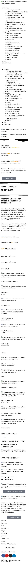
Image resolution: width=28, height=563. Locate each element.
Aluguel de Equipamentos (13, 33)
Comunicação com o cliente (14, 10)
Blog (5, 61)
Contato (3, 536)
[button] (14, 66)
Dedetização (10, 39)
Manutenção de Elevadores (14, 46)
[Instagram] (10, 555)
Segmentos (7, 32)
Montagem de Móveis (12, 50)
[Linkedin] (14, 555)
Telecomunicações (11, 57)
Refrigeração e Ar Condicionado (15, 54)
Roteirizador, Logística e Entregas (16, 30)
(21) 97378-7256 (10, 548)
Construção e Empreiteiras (14, 37)
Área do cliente (5, 538)
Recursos (6, 8)
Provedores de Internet (12, 52)
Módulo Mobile (10, 21)
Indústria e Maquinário (12, 43)
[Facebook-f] (3, 555)
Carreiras (3, 541)
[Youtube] (7, 555)
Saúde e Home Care (12, 55)
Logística (9, 44)
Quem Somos (7, 63)
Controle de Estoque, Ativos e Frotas (16, 11)
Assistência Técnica (12, 35)
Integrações (4, 531)
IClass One (4, 533)
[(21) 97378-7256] (3, 547)
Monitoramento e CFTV (13, 48)
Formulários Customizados (14, 13)
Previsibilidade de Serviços (14, 28)
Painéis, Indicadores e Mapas (14, 22)
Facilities (8, 41)
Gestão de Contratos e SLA (14, 15)
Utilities (8, 59)
